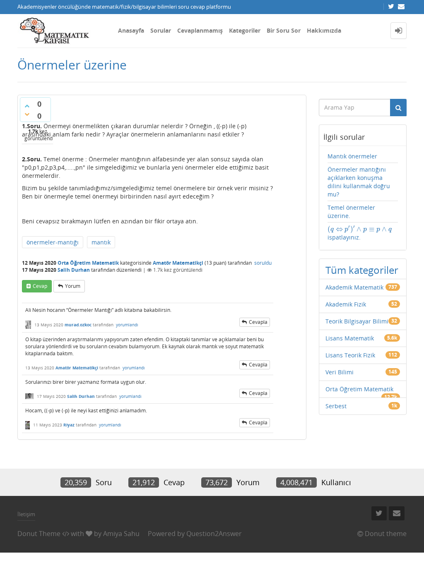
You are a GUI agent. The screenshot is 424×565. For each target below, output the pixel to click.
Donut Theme (38, 533)
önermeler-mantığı (52, 242)
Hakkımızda (324, 30)
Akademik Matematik (354, 287)
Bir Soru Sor (284, 30)
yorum (72, 286)
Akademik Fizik (345, 304)
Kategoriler (244, 30)
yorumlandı (127, 325)
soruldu (263, 262)
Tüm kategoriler (361, 270)
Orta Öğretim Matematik (88, 262)
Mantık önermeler (352, 156)
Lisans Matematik (349, 338)
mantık (101, 242)
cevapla (258, 322)
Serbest (336, 406)
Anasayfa (131, 30)
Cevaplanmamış (200, 30)
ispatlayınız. (360, 233)
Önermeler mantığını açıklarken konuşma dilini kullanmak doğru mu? (359, 181)
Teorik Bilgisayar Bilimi (356, 321)
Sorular (160, 30)
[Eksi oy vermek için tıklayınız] (26, 114)
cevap (40, 286)
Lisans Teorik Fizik (350, 355)
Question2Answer (214, 533)
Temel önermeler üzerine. (351, 211)
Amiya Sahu (121, 533)
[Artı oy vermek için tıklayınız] (26, 106)
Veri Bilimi (339, 372)
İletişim (26, 514)
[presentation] (360, 229)
